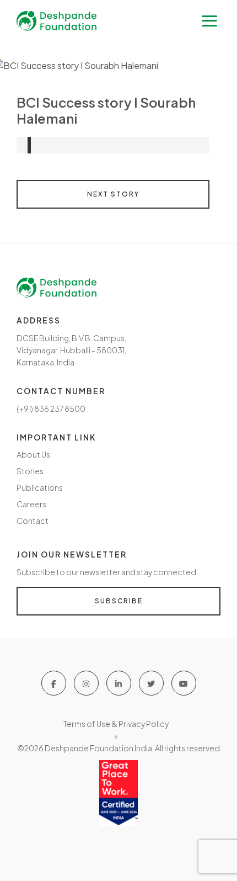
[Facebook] (53, 683)
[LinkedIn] (118, 683)
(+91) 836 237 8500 (51, 408)
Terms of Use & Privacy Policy (116, 724)
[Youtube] (183, 683)
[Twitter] (151, 683)
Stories (30, 471)
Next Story (113, 194)
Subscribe (119, 601)
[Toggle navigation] (209, 21)
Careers (31, 504)
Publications (40, 487)
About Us (33, 454)
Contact (33, 521)
